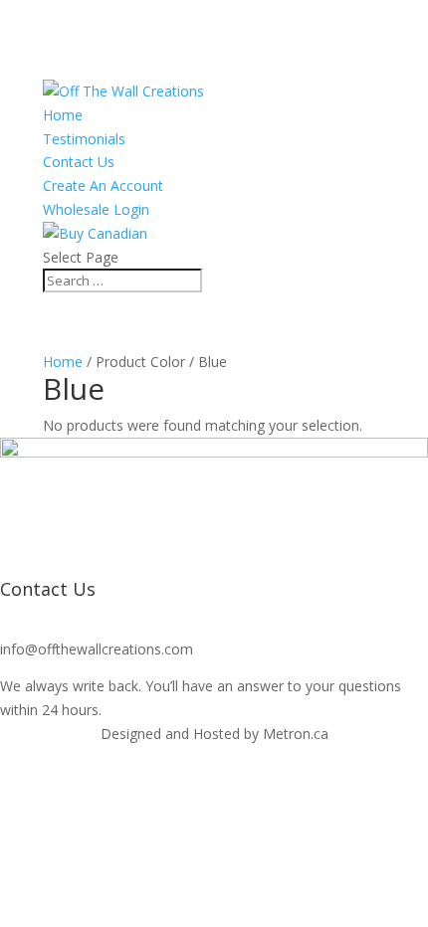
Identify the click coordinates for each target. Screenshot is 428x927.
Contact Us (78, 161)
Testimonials (84, 138)
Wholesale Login (96, 209)
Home (63, 114)
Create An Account (103, 185)
